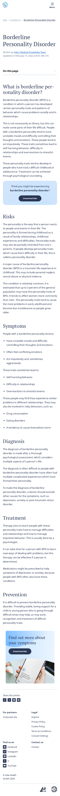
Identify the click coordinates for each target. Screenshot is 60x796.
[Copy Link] (4, 700)
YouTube (12, 765)
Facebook (12, 746)
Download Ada (30, 198)
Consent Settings (39, 735)
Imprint (35, 717)
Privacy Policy (38, 721)
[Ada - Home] (5, 6)
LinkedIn (12, 756)
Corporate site (10, 717)
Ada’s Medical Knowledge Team (30, 52)
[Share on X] (9, 700)
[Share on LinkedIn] (14, 700)
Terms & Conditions (41, 731)
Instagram (13, 751)
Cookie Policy (38, 726)
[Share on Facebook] (18, 700)
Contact (35, 746)
